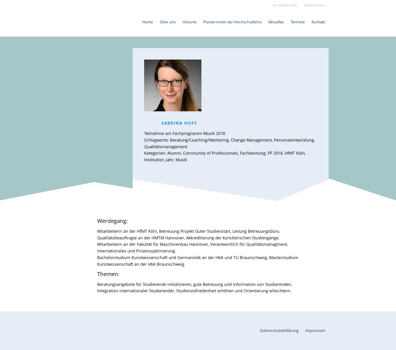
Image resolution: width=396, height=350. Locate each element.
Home (147, 22)
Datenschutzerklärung (279, 330)
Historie (189, 22)
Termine (298, 22)
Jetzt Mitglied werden (285, 5)
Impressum (315, 330)
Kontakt (318, 22)
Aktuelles (276, 22)
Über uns (168, 22)
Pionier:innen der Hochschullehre (232, 22)
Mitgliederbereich (315, 5)
